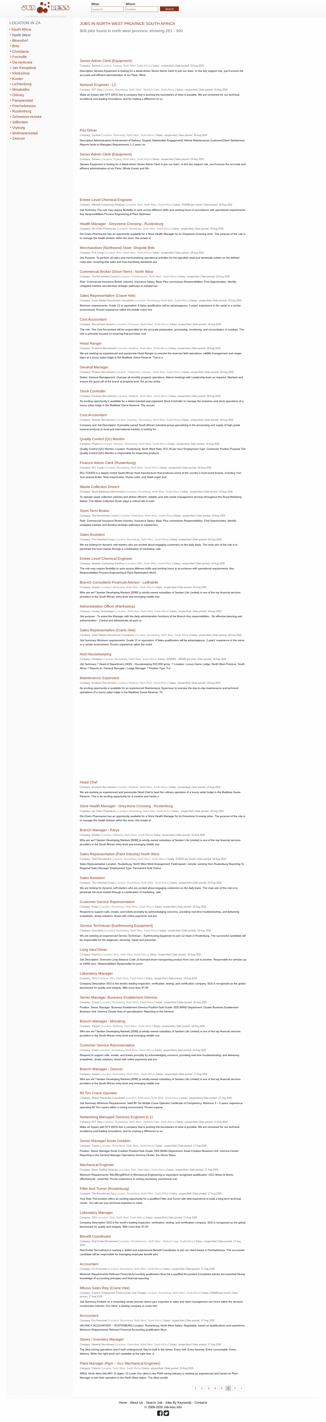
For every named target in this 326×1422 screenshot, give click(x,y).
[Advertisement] (148, 44)
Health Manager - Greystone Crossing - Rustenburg (121, 224)
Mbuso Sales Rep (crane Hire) (105, 1288)
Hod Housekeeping (95, 654)
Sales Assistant (92, 535)
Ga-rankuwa (22, 62)
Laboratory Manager (96, 973)
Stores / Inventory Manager (102, 1339)
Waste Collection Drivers (99, 487)
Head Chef (88, 782)
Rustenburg (21, 111)
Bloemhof (20, 41)
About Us (136, 1402)
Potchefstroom (24, 106)
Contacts (201, 1402)
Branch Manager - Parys (99, 830)
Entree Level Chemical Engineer (106, 200)
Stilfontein (20, 122)
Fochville (19, 57)
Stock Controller (93, 391)
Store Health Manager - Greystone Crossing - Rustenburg (126, 806)
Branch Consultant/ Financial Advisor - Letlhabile (119, 582)
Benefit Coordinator (95, 1236)
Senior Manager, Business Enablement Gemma (118, 997)
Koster (17, 79)
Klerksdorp (21, 73)
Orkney (18, 95)
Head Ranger (91, 343)
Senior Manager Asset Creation (105, 1141)
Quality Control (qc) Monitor (102, 439)
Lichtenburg (22, 84)
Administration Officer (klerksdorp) (107, 606)
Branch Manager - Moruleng (102, 1021)
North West (21, 35)
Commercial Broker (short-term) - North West (116, 272)
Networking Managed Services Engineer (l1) (116, 1117)
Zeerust (18, 138)
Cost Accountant (93, 319)
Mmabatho (21, 89)
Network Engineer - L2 (98, 85)
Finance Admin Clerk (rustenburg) (108, 463)
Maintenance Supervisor (99, 678)
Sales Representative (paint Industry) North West (119, 854)
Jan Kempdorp (24, 68)
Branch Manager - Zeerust (101, 1069)
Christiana (20, 51)
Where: (131, 4)
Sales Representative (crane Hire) (107, 296)
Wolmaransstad (25, 133)
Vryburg (18, 128)
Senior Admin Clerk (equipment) (106, 61)
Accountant (89, 1264)
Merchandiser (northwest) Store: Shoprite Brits (117, 248)
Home (123, 1402)
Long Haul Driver (93, 950)
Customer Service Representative (107, 902)
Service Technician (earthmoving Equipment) (116, 926)
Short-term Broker (94, 511)
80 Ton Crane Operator (98, 1093)
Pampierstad (22, 100)
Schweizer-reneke (27, 117)
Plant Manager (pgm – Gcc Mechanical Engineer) (120, 1363)
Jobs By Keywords (178, 1402)
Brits (15, 46)
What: (95, 4)
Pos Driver (88, 130)
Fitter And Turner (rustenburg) (104, 1189)
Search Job (154, 1402)
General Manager (94, 367)
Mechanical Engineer (97, 1165)
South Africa (21, 29)
